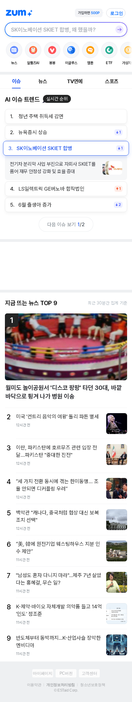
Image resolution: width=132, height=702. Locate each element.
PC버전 (66, 673)
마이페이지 (42, 673)
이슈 (16, 81)
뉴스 (42, 81)
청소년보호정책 (92, 685)
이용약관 (34, 685)
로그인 (116, 13)
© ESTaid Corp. (66, 690)
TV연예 (75, 81)
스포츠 (111, 81)
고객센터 (89, 673)
